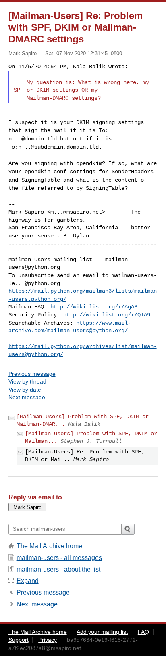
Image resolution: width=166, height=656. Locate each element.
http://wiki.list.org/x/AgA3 (93, 307)
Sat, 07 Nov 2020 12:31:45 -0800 (83, 53)
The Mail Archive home (49, 546)
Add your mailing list (102, 632)
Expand (28, 580)
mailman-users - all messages (59, 557)
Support (18, 640)
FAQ (143, 632)
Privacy (47, 640)
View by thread (27, 381)
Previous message (32, 374)
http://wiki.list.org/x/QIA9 (106, 315)
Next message (26, 397)
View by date (24, 389)
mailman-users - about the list (58, 569)
